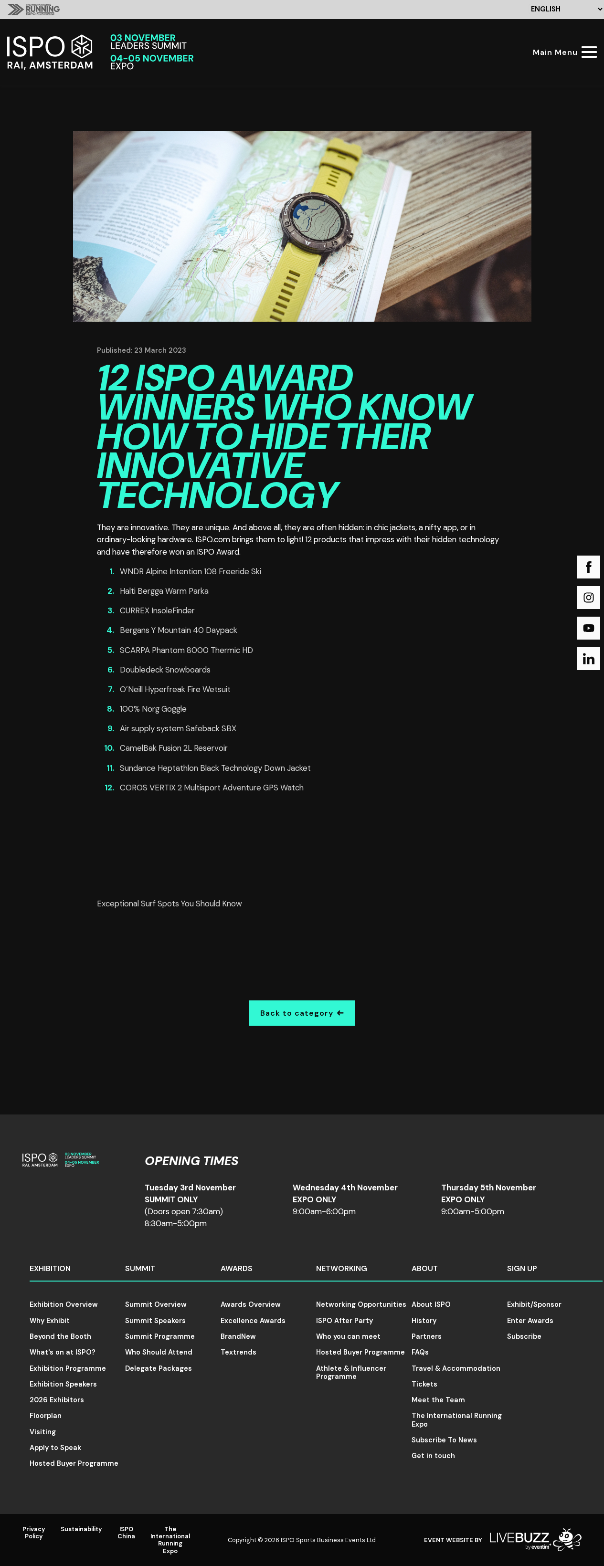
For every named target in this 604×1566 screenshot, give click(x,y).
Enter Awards (530, 1320)
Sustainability (81, 1529)
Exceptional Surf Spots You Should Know (169, 903)
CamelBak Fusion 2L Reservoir (174, 748)
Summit (140, 1268)
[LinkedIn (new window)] (588, 658)
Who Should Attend (158, 1352)
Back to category (296, 1013)
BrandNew (238, 1336)
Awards (237, 1268)
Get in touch (433, 1455)
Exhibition (50, 1268)
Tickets (424, 1384)
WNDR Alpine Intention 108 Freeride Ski (190, 571)
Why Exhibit (50, 1320)
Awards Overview (251, 1304)
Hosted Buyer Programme (74, 1463)
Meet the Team (438, 1400)
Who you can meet (348, 1336)
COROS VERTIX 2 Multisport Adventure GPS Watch (212, 787)
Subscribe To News (444, 1440)
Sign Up (522, 1268)
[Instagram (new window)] (588, 597)
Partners (427, 1336)
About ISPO (431, 1304)
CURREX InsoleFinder (157, 610)
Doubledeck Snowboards (165, 669)
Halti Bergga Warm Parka (164, 591)
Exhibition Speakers (63, 1384)
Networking (341, 1268)
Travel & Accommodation (456, 1368)
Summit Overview (156, 1304)
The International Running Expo (457, 1419)
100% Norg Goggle (153, 709)
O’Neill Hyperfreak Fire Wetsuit (175, 689)
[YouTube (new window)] (588, 628)
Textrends (238, 1352)
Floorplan (46, 1415)
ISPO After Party (344, 1320)
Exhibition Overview (64, 1304)
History (424, 1320)
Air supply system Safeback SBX (178, 728)
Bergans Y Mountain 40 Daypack (178, 630)
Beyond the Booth (60, 1336)
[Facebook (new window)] (588, 567)
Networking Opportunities (361, 1304)
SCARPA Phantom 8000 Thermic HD (186, 650)
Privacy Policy (33, 1532)
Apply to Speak (55, 1447)
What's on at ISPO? (62, 1352)
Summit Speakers (155, 1320)
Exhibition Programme (68, 1368)
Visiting (43, 1432)
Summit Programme (160, 1336)
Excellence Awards (253, 1320)
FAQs (420, 1352)
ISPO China (126, 1532)
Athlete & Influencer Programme (351, 1372)
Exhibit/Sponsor (534, 1304)
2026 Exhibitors (57, 1400)
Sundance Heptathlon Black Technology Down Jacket (215, 768)
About (425, 1268)
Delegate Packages (158, 1368)
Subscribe (524, 1336)
